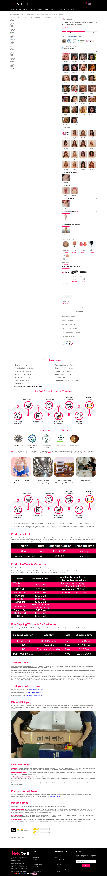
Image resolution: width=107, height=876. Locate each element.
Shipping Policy (58, 857)
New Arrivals (36, 857)
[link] (11, 14)
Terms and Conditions (59, 862)
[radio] (79, 46)
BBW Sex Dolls (36, 866)
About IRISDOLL (58, 855)
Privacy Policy (58, 864)
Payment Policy (58, 866)
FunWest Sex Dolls (37, 871)
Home (11, 14)
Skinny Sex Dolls (16, 14)
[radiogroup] (20, 829)
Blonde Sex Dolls (29, 14)
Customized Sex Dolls (38, 864)
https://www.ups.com (34, 692)
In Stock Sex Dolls (37, 862)
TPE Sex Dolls (22, 14)
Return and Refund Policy (60, 859)
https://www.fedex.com (36, 689)
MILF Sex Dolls (36, 869)
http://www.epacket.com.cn (34, 695)
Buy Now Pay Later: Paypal (61, 869)
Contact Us (57, 871)
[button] (13, 18)
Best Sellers (35, 859)
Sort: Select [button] (91, 838)
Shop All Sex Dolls (37, 855)
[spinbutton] (67, 297)
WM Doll (69, 19)
